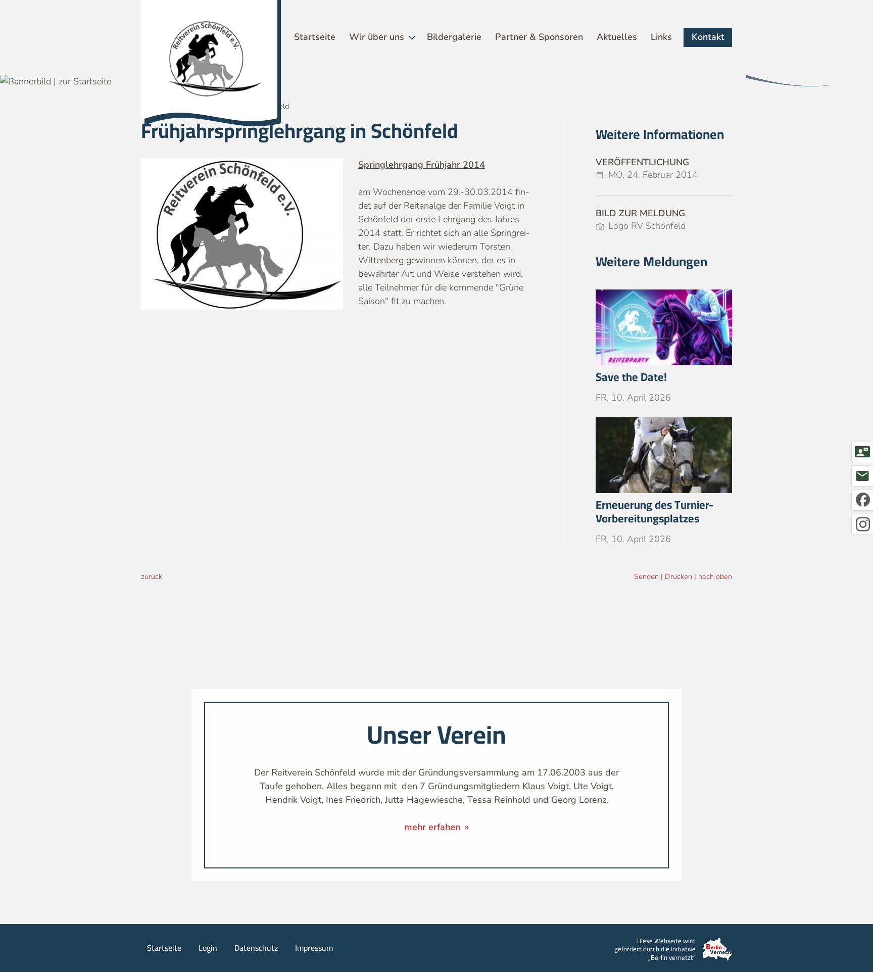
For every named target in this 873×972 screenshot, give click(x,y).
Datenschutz (256, 947)
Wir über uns (376, 37)
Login (208, 947)
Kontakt (708, 37)
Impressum (314, 947)
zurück (151, 576)
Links (661, 37)
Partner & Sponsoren (539, 37)
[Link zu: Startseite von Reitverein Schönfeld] (211, 63)
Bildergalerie (454, 37)
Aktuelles (617, 37)
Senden (646, 576)
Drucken (678, 576)
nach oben (715, 576)
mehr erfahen (433, 827)
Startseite (314, 37)
